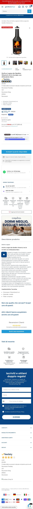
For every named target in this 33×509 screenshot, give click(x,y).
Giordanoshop (7, 69)
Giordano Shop (6, 21)
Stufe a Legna (15, 21)
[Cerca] (29, 11)
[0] (30, 6)
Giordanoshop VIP (13, 126)
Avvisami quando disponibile (16, 152)
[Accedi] (23, 6)
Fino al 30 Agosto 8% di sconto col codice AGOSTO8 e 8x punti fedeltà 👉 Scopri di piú (16, 2)
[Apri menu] (2, 7)
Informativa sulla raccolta (9, 507)
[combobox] (5, 401)
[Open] (4, 254)
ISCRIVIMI (16, 417)
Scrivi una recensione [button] (16, 331)
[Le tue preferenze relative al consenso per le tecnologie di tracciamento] (30, 506)
